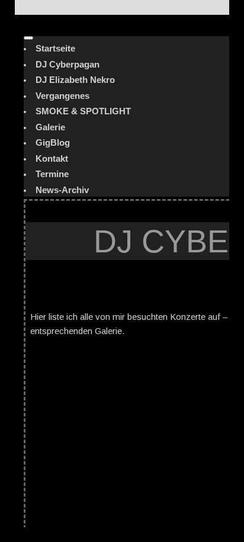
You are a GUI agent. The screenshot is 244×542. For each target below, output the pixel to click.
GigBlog (53, 142)
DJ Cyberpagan (67, 64)
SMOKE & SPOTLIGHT (83, 111)
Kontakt (52, 158)
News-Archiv (62, 190)
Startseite (55, 48)
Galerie (50, 127)
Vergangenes (62, 96)
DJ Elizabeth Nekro (75, 80)
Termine (52, 174)
